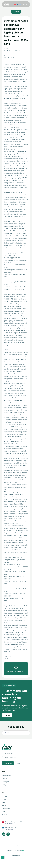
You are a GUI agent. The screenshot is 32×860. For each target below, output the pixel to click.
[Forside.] (7, 747)
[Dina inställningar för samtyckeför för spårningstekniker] (2, 857)
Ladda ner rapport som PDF (16, 671)
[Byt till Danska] (15, 4)
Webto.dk (23, 850)
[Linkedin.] (3, 834)
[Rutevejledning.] (16, 822)
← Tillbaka (16, 11)
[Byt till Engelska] (20, 4)
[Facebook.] (8, 834)
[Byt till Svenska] (17, 4)
